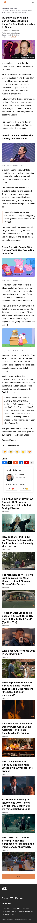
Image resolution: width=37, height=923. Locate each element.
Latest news (13, 8)
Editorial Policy (6, 914)
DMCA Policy (6, 911)
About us (13, 911)
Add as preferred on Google (11, 33)
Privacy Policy (6, 909)
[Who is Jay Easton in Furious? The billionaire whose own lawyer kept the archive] (18, 777)
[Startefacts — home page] (5, 2)
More (18, 876)
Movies (18, 898)
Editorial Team (29, 911)
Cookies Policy (16, 909)
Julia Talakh (12, 37)
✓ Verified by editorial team (10, 31)
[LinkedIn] (21, 462)
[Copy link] (32, 462)
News (5, 898)
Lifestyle (6, 903)
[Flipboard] (26, 462)
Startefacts (5, 8)
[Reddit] (15, 462)
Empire (12, 440)
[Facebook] (4, 462)
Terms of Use (26, 909)
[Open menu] (32, 2)
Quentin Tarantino (13, 445)
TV (4, 445)
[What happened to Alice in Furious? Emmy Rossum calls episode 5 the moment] (18, 700)
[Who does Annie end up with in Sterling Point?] (18, 663)
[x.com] (9, 462)
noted (25, 420)
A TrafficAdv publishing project (22, 919)
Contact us (21, 911)
